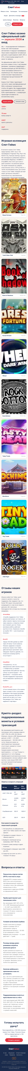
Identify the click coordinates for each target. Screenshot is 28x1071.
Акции (6, 15)
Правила (12, 1055)
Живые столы (5, 11)
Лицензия (11, 1053)
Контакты (19, 1055)
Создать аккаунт (14, 1040)
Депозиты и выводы (16, 15)
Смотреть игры (20, 101)
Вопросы (22, 20)
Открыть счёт (17, 24)
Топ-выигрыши (23, 11)
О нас (5, 1053)
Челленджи (13, 11)
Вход (22, 1)
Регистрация (11, 2)
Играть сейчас (7, 101)
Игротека (15, 20)
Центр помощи (7, 20)
